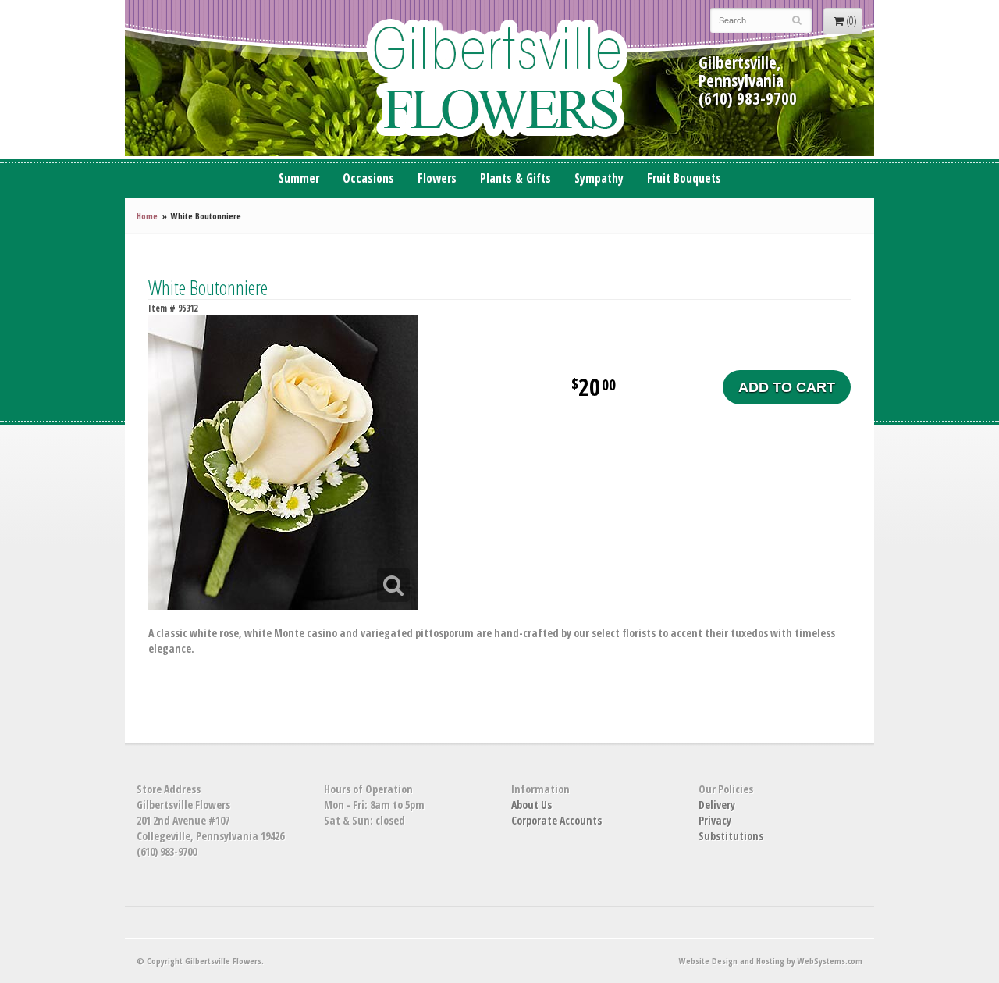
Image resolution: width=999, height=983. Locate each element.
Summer (299, 178)
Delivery (717, 804)
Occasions (368, 178)
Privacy (715, 820)
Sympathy (599, 178)
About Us (531, 804)
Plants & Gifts (515, 178)
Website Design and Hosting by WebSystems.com (770, 961)
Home (147, 216)
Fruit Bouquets (684, 178)
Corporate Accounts (556, 820)
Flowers (437, 178)
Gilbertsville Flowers (499, 78)
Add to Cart (786, 387)
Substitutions (731, 835)
